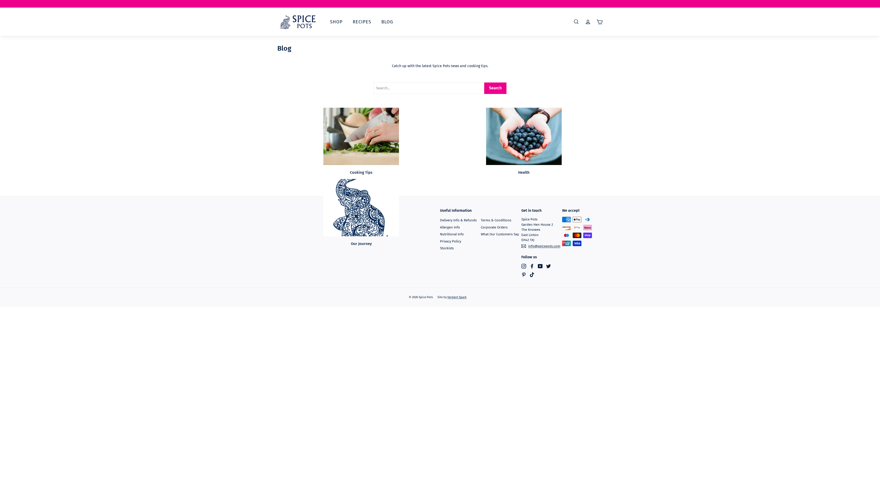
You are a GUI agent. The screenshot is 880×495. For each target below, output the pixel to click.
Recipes (362, 22)
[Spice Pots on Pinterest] (523, 274)
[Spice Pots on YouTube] (540, 266)
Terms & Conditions (496, 220)
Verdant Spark (457, 297)
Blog (387, 22)
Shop (336, 22)
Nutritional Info (452, 234)
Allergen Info (450, 227)
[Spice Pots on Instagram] (523, 266)
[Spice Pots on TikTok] (532, 274)
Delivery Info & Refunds (458, 220)
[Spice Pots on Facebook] (532, 266)
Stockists (447, 248)
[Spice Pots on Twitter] (548, 266)
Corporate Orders (494, 227)
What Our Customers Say (500, 234)
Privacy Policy (450, 241)
